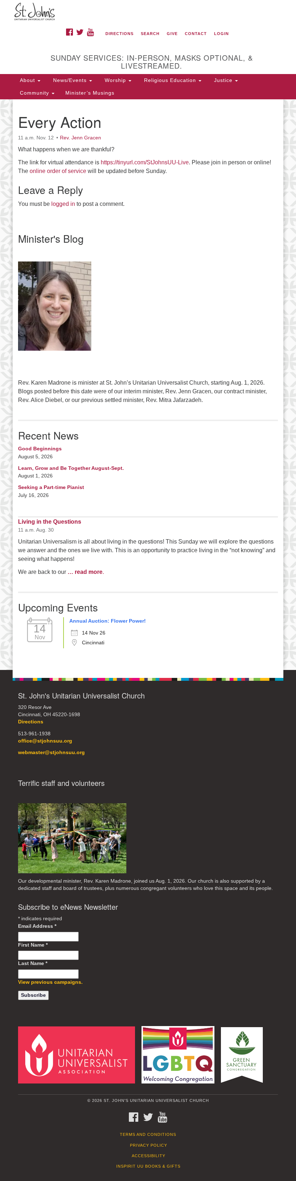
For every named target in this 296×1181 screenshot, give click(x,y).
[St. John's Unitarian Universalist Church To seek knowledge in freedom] (148, 12)
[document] (148, 384)
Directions (119, 33)
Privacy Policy (148, 1145)
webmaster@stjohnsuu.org (51, 752)
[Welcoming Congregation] (180, 1054)
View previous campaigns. (50, 982)
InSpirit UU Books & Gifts (148, 1166)
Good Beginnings (40, 448)
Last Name (32, 963)
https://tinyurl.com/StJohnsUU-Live (145, 162)
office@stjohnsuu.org (45, 741)
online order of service (58, 171)
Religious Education (170, 80)
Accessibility (148, 1156)
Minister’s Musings (89, 93)
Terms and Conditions (148, 1134)
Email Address (37, 926)
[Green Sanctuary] (244, 1054)
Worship (115, 80)
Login (221, 33)
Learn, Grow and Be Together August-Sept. (71, 468)
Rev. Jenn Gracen (80, 137)
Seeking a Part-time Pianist (51, 487)
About (27, 80)
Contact (196, 33)
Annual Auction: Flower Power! (107, 621)
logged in (63, 204)
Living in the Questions (49, 522)
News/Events (69, 80)
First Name (33, 945)
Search (150, 33)
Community (34, 93)
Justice (223, 80)
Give (172, 33)
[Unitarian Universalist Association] (79, 1054)
